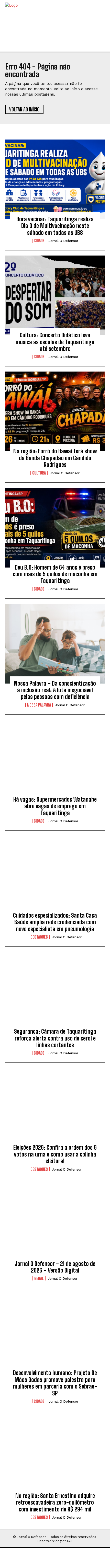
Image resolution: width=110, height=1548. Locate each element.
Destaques (39, 937)
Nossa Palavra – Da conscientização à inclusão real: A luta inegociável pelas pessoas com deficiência (55, 690)
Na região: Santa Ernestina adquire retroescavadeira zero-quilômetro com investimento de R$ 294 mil (55, 1502)
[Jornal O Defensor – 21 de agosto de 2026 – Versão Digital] (55, 1224)
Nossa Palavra (39, 705)
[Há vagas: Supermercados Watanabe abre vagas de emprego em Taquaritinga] (55, 760)
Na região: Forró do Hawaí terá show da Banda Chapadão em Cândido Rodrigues (55, 458)
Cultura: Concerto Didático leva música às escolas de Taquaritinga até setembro (55, 342)
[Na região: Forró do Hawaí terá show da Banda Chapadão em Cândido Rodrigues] (55, 411)
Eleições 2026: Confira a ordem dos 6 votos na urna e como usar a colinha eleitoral (55, 1154)
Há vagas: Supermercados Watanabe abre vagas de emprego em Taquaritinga (55, 806)
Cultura (39, 473)
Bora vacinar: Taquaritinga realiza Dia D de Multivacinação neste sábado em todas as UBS (55, 226)
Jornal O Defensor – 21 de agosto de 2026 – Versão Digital (55, 1267)
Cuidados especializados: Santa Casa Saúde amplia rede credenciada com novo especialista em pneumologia (55, 922)
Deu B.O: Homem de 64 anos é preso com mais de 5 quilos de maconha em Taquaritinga (55, 574)
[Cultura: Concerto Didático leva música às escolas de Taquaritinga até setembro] (55, 295)
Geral (39, 1278)
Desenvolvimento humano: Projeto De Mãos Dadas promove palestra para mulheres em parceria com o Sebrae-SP (55, 1382)
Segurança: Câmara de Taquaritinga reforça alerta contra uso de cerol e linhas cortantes (55, 1038)
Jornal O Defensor (63, 241)
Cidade (39, 241)
